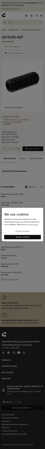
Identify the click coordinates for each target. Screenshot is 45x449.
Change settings (22, 231)
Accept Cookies (22, 237)
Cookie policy (33, 225)
